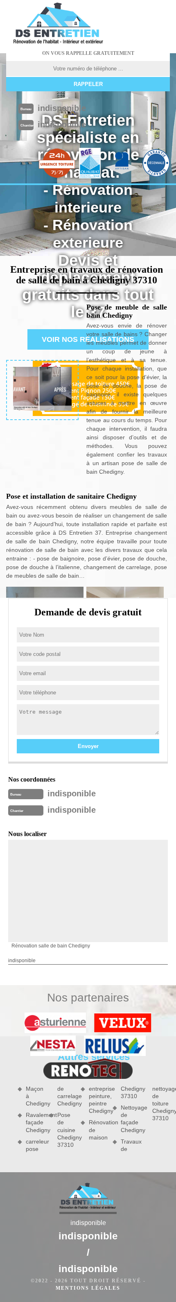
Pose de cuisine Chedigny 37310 (66, 1130)
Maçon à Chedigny (34, 1096)
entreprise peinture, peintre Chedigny (97, 1099)
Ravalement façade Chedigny (34, 1122)
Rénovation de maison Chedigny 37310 (113, 1113)
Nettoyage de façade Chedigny (129, 1118)
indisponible (62, 108)
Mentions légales (88, 1288)
